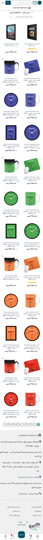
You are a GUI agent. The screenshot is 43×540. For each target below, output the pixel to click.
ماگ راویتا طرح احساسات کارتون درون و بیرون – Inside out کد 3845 (32, 212)
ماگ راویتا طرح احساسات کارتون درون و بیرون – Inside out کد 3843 (32, 412)
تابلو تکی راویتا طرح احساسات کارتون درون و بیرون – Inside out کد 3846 (11, 146)
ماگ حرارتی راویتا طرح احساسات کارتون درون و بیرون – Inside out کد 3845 (11, 179)
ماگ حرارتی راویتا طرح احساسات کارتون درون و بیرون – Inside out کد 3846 (11, 80)
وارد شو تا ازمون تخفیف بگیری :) (20, 8)
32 (18, 424)
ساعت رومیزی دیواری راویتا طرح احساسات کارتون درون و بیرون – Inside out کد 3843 (11, 412)
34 (9, 424)
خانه (32, 13)
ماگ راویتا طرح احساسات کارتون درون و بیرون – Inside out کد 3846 (32, 113)
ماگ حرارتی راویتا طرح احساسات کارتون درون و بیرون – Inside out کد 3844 (11, 277)
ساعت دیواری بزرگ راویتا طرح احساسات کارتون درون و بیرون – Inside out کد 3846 (32, 146)
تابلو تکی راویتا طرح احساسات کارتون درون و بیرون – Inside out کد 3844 (11, 347)
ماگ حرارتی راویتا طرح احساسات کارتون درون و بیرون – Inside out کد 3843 (11, 379)
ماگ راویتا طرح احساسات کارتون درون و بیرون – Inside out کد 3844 (32, 314)
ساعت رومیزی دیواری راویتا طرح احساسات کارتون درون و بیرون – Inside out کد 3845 (11, 212)
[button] (3, 2)
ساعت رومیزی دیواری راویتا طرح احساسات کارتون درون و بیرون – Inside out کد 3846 (11, 113)
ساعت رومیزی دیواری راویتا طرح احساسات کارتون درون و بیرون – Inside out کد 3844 (11, 314)
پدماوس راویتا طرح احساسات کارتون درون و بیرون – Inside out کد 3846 (32, 80)
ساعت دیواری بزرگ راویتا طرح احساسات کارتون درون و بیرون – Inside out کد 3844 (32, 347)
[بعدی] (4, 424)
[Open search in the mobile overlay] (17, 3)
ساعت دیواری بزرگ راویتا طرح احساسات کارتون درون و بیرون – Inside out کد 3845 (32, 244)
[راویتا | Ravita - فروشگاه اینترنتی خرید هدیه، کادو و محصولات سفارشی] (36, 3)
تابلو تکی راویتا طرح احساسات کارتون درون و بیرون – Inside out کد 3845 (11, 244)
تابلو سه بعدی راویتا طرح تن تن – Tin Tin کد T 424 (11, 45)
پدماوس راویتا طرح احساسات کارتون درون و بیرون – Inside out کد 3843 (32, 379)
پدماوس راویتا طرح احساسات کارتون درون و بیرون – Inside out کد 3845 (32, 179)
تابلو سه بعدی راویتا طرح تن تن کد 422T (32, 45)
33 (13, 424)
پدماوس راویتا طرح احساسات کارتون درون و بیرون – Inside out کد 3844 (32, 277)
